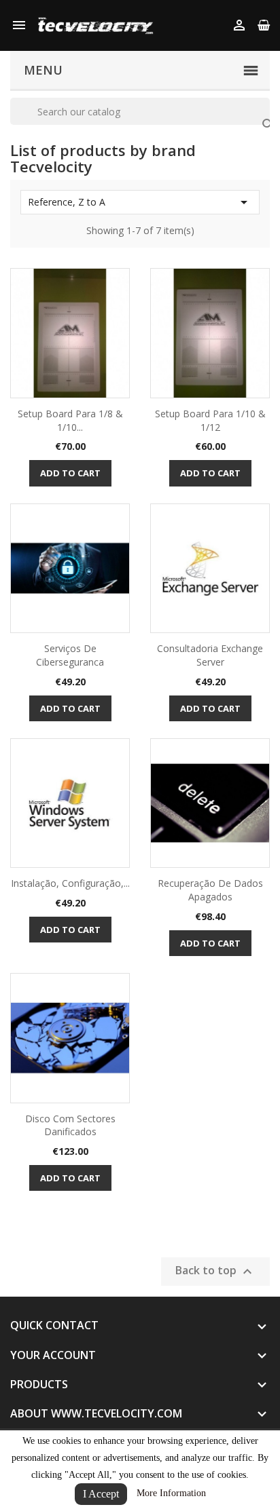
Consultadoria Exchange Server (210, 655)
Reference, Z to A (140, 202)
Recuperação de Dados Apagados (210, 890)
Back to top (215, 1271)
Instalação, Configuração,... (70, 883)
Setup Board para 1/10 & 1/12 (210, 420)
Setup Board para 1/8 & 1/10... (70, 420)
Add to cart (70, 473)
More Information (171, 1493)
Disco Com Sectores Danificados (70, 1125)
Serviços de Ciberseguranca (70, 655)
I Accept (101, 1494)
